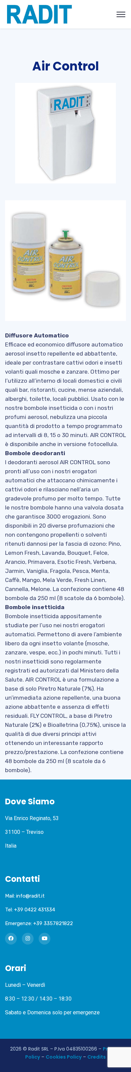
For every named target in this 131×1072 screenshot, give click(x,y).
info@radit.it (30, 896)
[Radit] (39, 14)
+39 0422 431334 (34, 910)
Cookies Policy (64, 1057)
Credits (96, 1057)
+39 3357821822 (53, 923)
